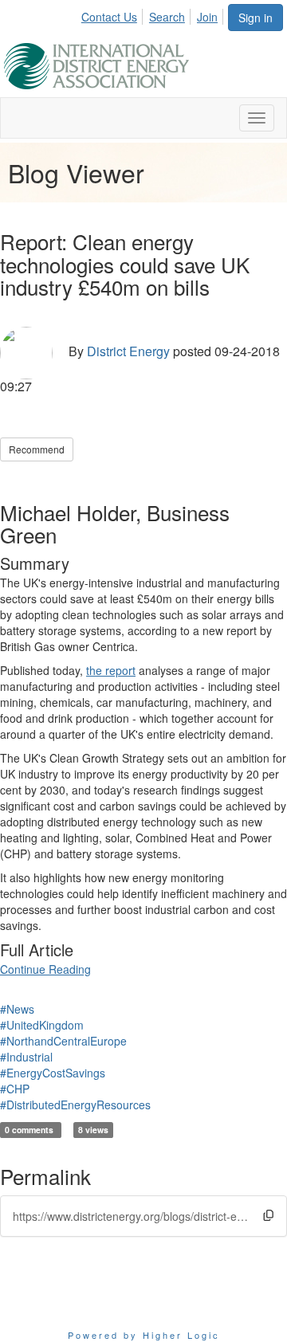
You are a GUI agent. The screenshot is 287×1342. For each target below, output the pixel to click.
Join (207, 17)
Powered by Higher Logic (144, 1334)
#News (17, 1009)
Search (167, 17)
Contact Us (109, 17)
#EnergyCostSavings (52, 1073)
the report (111, 670)
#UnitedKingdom (42, 1025)
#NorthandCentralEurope (63, 1041)
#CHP (14, 1089)
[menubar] (154, 14)
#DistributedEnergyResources (75, 1104)
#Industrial (26, 1057)
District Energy (128, 351)
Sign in (255, 18)
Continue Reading (45, 969)
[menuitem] (113, 14)
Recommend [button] (37, 449)
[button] (268, 1216)
